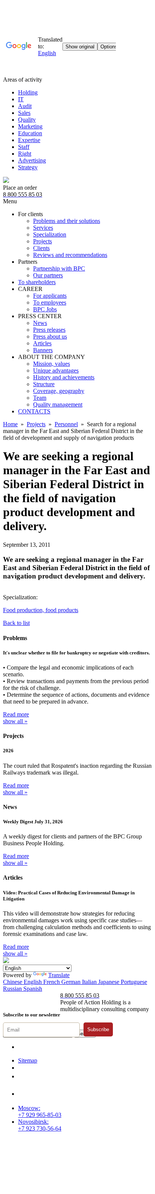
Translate (59, 975)
